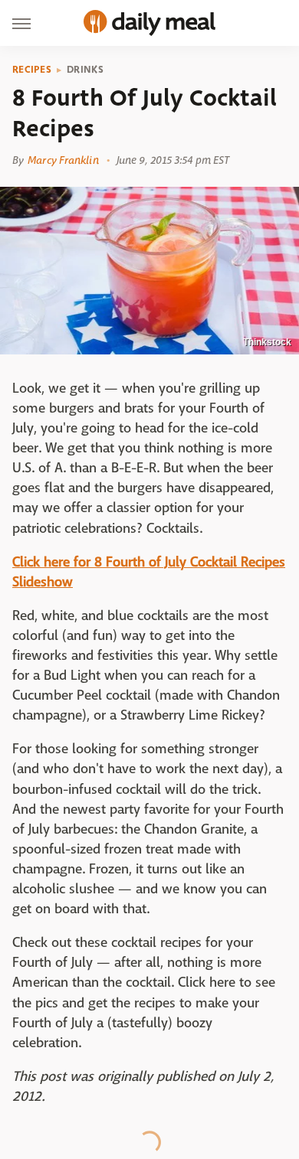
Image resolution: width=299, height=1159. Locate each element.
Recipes (31, 69)
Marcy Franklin (63, 160)
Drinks (85, 69)
